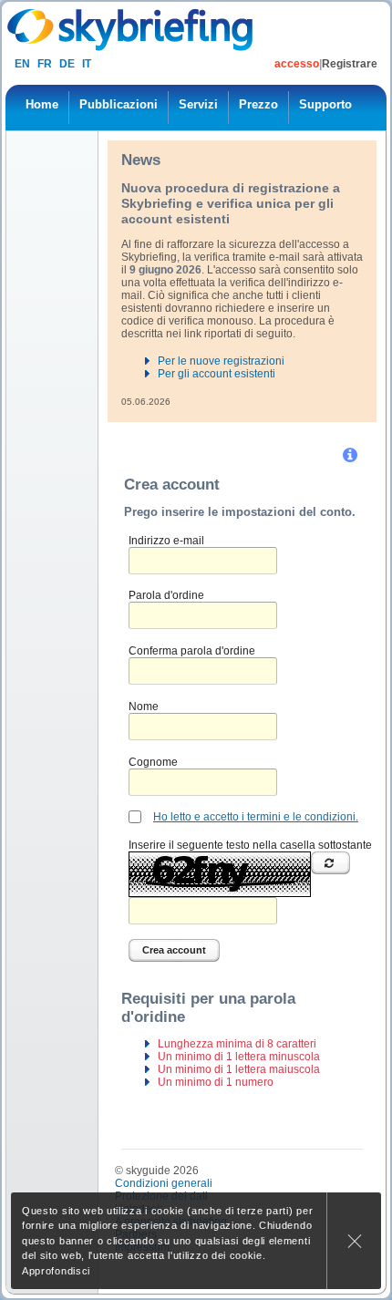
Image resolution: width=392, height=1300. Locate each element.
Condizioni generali (163, 1183)
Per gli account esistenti (216, 373)
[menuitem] (42, 107)
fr (44, 63)
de (67, 63)
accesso (296, 63)
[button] (351, 455)
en (22, 63)
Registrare (349, 63)
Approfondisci (56, 1270)
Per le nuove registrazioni (221, 361)
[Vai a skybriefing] (131, 30)
